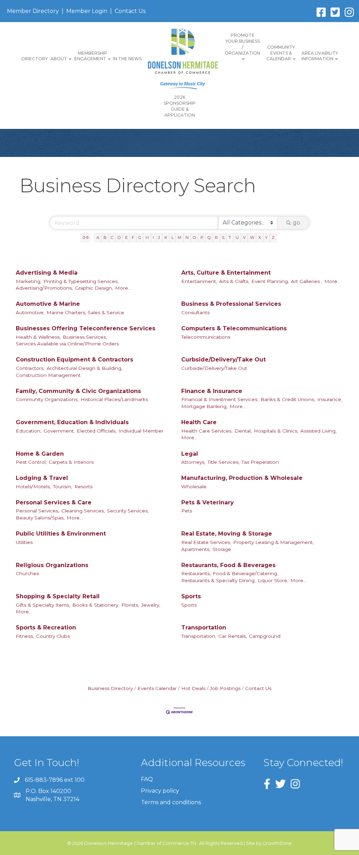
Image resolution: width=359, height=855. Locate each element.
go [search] (296, 222)
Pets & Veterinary (207, 502)
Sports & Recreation (46, 627)
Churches (27, 573)
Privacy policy (160, 790)
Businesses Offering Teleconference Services (85, 328)
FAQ (147, 779)
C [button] (112, 237)
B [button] (105, 237)
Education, (28, 431)
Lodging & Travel (42, 478)
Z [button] (273, 237)
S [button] (223, 237)
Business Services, (85, 337)
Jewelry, (150, 605)
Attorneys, (193, 462)
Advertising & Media (46, 272)
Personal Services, (37, 510)
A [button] (97, 237)
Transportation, (198, 636)
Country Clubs (53, 636)
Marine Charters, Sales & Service (85, 312)
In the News (127, 58)
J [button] (159, 237)
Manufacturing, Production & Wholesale (242, 478)
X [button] (259, 237)
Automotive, (30, 312)
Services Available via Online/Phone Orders (67, 343)
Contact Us (130, 11)
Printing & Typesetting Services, (80, 281)
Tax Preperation (260, 462)
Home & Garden (40, 453)
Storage (221, 549)
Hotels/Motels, (33, 486)
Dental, (243, 431)
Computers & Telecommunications (234, 328)
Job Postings (225, 688)
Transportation (203, 627)
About (58, 58)
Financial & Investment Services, (219, 399)
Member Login (86, 11)
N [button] (187, 237)
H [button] (147, 237)
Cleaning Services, (83, 510)
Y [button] (266, 237)
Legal (189, 453)
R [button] (216, 237)
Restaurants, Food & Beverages (228, 565)
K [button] (165, 237)
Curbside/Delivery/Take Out (223, 359)
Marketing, (28, 281)
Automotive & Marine (48, 304)
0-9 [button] (85, 237)
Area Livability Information (320, 56)
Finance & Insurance (211, 391)
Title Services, (223, 462)
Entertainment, (199, 281)
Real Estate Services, (206, 542)
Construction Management (48, 375)
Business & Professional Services (231, 304)
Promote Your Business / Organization (242, 44)
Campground (264, 636)
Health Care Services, (206, 431)
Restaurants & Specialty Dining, (218, 580)
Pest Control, (31, 462)
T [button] (230, 237)
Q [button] (209, 237)
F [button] (133, 237)
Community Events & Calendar (280, 53)
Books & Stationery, (95, 605)
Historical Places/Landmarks (114, 399)
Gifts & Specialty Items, (43, 605)
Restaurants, (196, 573)
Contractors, (30, 368)
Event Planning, (270, 281)
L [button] (172, 237)
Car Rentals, (232, 636)
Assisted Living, (318, 431)
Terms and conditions (171, 802)
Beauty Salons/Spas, (40, 517)
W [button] (252, 237)
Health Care (199, 422)
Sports (191, 596)
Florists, (130, 605)
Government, (59, 431)
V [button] (244, 237)
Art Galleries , (306, 281)
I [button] (153, 237)
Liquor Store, (273, 580)
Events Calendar (157, 688)
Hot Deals (193, 688)
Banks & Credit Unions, (287, 399)
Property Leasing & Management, (273, 542)
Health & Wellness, (38, 337)
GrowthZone (277, 843)
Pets (186, 510)
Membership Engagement (90, 56)
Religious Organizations (52, 565)
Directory (34, 58)
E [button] (126, 237)
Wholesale (193, 486)
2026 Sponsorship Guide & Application (180, 106)
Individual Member (140, 431)
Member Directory (33, 11)
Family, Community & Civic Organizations (78, 391)
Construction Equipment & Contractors (74, 359)
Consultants (195, 312)
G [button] (139, 237)
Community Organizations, (47, 399)
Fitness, (25, 636)
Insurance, (329, 399)
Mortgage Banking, (204, 406)
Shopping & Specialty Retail (58, 596)
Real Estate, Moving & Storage (226, 533)
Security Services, (128, 510)
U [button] (237, 237)
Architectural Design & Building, (84, 368)
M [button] (179, 237)
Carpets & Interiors (71, 462)
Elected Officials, (96, 431)
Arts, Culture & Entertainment (226, 272)
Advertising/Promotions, (44, 288)
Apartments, (195, 549)
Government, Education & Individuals (72, 422)
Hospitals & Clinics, (276, 431)
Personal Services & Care (54, 502)
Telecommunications (205, 337)
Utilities (24, 542)
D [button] (119, 237)
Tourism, (62, 486)
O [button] (194, 237)
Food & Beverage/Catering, (245, 573)
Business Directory (110, 688)
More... (123, 288)
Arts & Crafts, (234, 281)
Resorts (83, 486)
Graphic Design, (94, 288)
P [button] (202, 237)
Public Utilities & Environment (61, 533)
